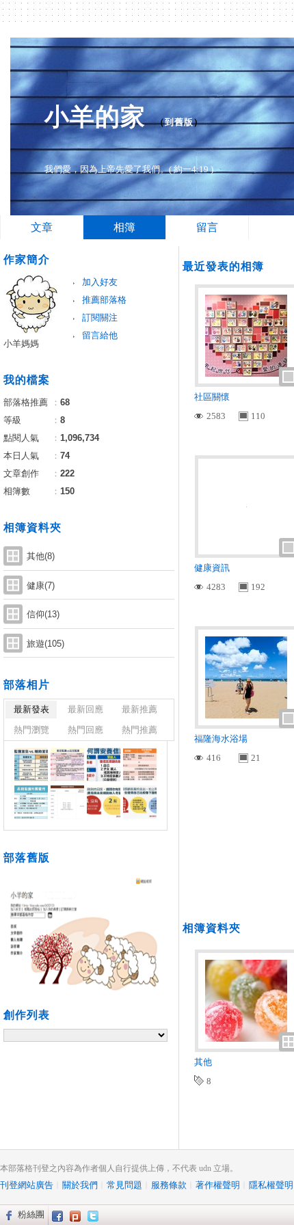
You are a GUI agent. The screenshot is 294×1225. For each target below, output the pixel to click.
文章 (42, 227)
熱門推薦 (139, 730)
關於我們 (80, 1185)
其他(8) (41, 556)
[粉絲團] (7, 1214)
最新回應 (85, 709)
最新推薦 (139, 709)
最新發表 (31, 709)
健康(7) (41, 585)
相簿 (124, 227)
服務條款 (169, 1185)
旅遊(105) (45, 643)
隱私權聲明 (271, 1185)
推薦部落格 (104, 300)
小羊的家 (95, 117)
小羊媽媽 (21, 343)
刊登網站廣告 (26, 1185)
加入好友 (100, 282)
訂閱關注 (100, 317)
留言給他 (100, 335)
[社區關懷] (31, 764)
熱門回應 (85, 730)
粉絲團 (31, 1214)
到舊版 (179, 122)
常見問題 (124, 1185)
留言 (207, 227)
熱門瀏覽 (31, 730)
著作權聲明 (218, 1185)
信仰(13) (43, 614)
